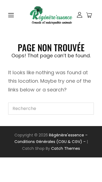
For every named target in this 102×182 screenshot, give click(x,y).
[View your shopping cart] (89, 15)
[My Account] (79, 15)
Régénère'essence (66, 135)
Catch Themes (65, 148)
